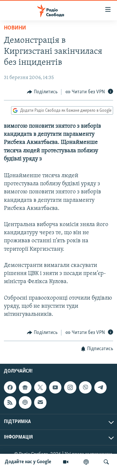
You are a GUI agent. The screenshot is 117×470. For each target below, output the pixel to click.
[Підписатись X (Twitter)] (40, 387)
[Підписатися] (40, 402)
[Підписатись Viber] (85, 387)
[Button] (42, 92)
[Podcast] (25, 402)
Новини (15, 28)
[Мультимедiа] (65, 462)
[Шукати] (106, 462)
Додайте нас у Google (28, 461)
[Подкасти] (86, 462)
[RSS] (10, 402)
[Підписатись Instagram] (70, 387)
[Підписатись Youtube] (55, 387)
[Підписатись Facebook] (10, 387)
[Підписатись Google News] (25, 387)
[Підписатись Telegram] (100, 387)
